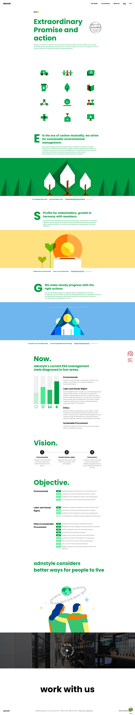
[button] (40, 199)
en (131, 3)
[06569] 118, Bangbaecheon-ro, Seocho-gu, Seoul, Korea (47, 710)
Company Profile (89, 710)
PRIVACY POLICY (82, 710)
